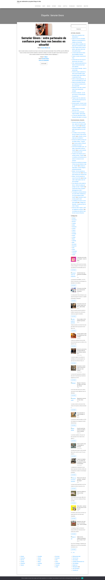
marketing (74, 240)
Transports (79, 6)
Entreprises (38, 6)
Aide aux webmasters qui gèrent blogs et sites (29, 1)
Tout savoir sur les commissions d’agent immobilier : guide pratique (81, 305)
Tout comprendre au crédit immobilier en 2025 (81, 414)
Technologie (72, 6)
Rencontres (74, 246)
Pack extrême (75, 559)
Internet (54, 6)
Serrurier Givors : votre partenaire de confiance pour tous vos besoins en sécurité (43, 41)
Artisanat (73, 218)
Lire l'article (74, 269)
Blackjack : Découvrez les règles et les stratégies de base (81, 384)
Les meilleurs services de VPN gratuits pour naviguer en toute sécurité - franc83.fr (79, 134)
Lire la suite (43, 63)
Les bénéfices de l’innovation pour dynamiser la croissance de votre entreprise (79, 159)
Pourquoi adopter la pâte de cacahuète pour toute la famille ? (81, 335)
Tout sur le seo (75, 558)
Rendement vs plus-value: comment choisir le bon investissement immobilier (79, 89)
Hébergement (75, 566)
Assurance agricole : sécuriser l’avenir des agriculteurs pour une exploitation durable (79, 105)
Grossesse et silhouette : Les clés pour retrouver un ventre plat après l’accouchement (78, 94)
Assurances (74, 219)
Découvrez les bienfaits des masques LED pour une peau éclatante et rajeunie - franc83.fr (79, 164)
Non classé (74, 244)
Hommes (74, 232)
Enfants (73, 225)
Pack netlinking (75, 563)
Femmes (73, 228)
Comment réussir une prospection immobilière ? (81, 274)
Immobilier (74, 233)
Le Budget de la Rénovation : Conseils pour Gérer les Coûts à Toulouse (79, 204)
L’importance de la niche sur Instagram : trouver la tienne (81, 259)
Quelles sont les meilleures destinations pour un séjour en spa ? (81, 538)
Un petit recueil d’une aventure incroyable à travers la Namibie (81, 430)
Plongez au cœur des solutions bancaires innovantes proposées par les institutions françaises (79, 99)
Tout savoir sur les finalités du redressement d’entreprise (81, 290)
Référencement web (76, 556)
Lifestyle (65, 6)
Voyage (59, 6)
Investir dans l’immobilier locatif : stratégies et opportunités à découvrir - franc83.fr (79, 148)
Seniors (73, 249)
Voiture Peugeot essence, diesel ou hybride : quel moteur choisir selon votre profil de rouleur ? (79, 49)
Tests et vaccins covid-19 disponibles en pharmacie (81, 445)
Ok (82, 578)
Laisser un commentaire (44, 60)
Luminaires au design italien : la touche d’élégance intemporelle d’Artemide (79, 167)
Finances (73, 230)
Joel (49, 47)
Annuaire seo (75, 565)
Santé (43, 6)
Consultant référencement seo (78, 561)
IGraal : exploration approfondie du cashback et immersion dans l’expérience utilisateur (79, 65)
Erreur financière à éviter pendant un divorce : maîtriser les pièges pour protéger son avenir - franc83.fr (79, 185)
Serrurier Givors (45, 58)
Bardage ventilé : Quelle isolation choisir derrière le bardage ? (79, 180)
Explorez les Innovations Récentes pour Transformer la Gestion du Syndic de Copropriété (79, 84)
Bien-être (86, 6)
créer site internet (76, 568)
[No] (103, 578)
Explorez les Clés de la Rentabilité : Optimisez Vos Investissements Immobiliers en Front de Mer (79, 40)
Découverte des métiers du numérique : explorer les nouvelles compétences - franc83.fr (79, 124)
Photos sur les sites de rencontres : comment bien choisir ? (81, 479)
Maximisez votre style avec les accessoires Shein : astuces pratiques (82, 523)
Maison (48, 6)
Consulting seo (75, 570)
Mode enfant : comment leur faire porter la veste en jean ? (81, 507)
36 (73, 552)
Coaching (74, 223)
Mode (73, 242)
